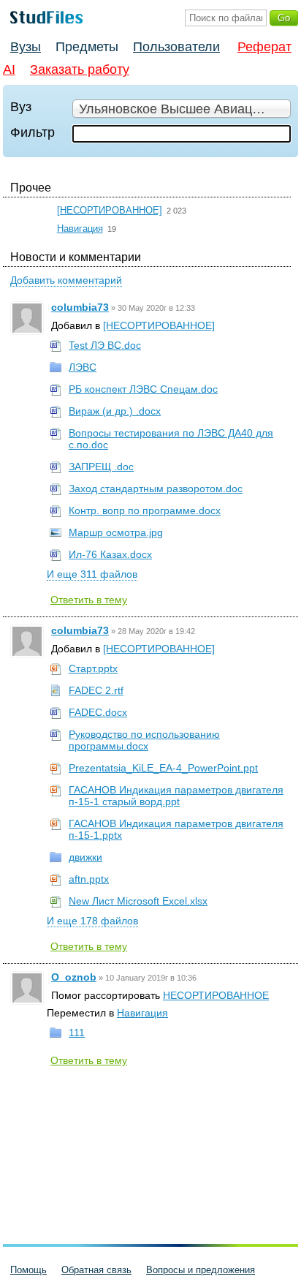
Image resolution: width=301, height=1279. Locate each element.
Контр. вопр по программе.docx (145, 510)
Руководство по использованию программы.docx (144, 740)
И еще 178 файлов (92, 921)
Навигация (80, 228)
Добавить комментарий (66, 280)
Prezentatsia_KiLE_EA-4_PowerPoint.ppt (163, 768)
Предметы (87, 46)
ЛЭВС (82, 367)
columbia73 (80, 307)
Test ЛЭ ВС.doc (105, 345)
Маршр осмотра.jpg (116, 532)
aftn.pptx (89, 879)
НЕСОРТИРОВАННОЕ (216, 995)
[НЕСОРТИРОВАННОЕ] (109, 210)
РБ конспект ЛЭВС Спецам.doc (143, 389)
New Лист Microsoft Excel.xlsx (138, 901)
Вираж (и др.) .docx (115, 411)
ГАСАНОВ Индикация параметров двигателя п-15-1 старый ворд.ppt (176, 795)
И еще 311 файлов (92, 574)
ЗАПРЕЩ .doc (101, 466)
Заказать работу (79, 69)
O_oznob (73, 977)
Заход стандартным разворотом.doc (156, 488)
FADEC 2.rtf (96, 690)
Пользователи (176, 46)
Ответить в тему (88, 599)
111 (77, 1032)
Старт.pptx (93, 668)
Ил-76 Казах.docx (110, 554)
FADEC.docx (98, 712)
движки (85, 857)
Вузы (25, 46)
